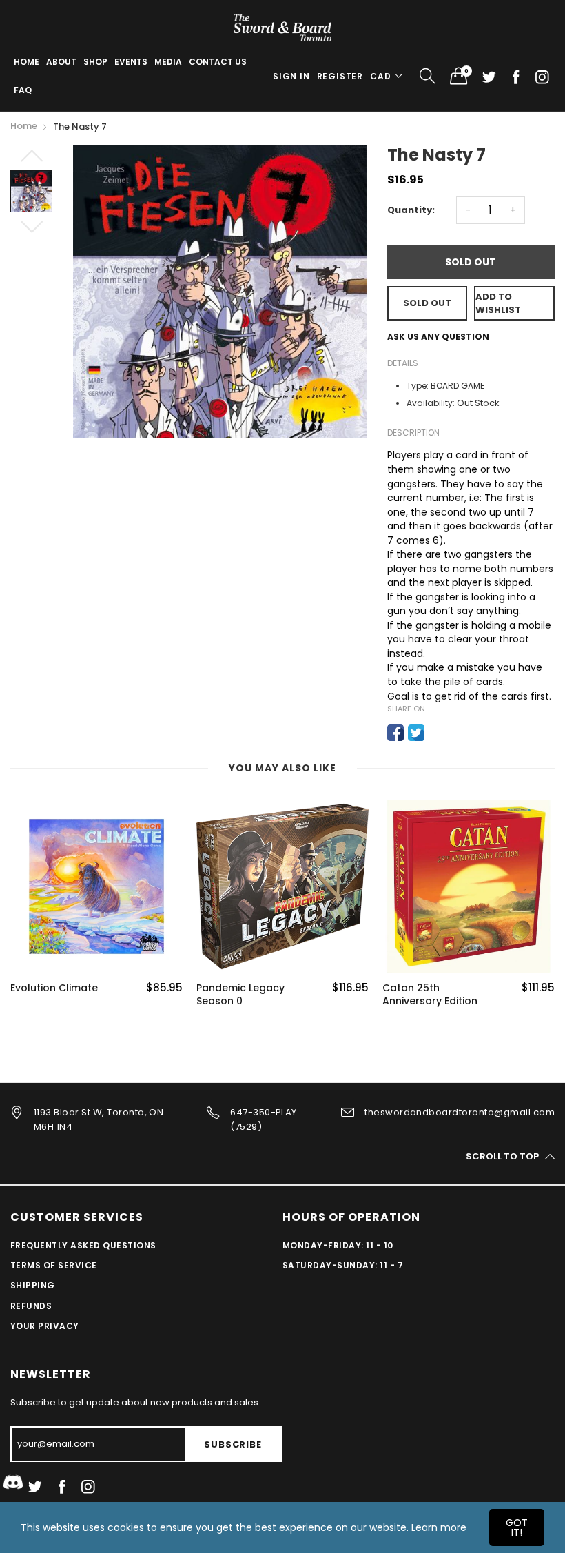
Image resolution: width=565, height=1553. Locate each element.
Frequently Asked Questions (83, 1245)
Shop (95, 62)
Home (26, 62)
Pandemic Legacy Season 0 (240, 995)
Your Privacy (44, 1326)
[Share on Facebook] (395, 732)
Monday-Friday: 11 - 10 (337, 1245)
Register (340, 76)
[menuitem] (26, 62)
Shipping (32, 1285)
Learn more (438, 1527)
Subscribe (232, 1444)
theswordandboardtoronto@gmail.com (459, 1112)
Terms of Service (53, 1265)
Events (130, 62)
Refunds (31, 1306)
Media (168, 62)
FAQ (23, 90)
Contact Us (218, 62)
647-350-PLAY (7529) (263, 1119)
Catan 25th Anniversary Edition (429, 995)
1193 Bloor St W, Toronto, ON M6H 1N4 (98, 1119)
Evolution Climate (54, 988)
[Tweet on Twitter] (416, 732)
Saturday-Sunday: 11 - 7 (342, 1265)
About (61, 62)
